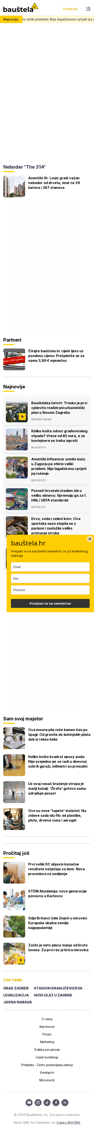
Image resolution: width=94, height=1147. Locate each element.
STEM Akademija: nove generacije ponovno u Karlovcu (57, 893)
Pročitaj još (16, 853)
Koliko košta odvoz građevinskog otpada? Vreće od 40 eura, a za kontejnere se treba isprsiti (59, 436)
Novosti (38, 447)
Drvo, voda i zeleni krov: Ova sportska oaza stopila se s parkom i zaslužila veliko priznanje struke (55, 525)
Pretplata (70, 9)
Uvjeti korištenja (47, 1057)
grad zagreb (16, 988)
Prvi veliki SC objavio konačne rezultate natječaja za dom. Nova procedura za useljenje (56, 869)
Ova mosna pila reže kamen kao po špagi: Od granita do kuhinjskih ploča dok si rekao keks (59, 734)
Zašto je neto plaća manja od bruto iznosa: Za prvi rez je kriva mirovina (58, 947)
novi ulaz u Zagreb (53, 995)
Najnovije (14, 386)
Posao (46, 1034)
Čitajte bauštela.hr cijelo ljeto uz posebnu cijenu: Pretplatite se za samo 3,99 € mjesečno (56, 356)
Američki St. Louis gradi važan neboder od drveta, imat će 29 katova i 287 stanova (54, 183)
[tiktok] (47, 1102)
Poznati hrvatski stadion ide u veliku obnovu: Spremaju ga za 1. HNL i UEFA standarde (59, 495)
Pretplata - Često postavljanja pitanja (47, 1065)
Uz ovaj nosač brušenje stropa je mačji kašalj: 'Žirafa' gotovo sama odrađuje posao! (57, 788)
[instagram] (38, 1102)
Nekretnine (41, 419)
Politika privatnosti (47, 1049)
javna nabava (17, 1002)
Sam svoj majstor (23, 718)
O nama (47, 1019)
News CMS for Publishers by (47, 1122)
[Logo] (20, 8)
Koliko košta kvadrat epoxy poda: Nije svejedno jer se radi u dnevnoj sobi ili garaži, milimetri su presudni (57, 761)
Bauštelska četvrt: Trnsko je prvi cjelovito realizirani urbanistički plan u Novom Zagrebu (59, 408)
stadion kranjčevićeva (58, 988)
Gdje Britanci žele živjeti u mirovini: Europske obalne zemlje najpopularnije (58, 923)
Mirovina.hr (47, 1080)
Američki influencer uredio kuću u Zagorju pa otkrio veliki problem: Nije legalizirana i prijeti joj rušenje (58, 466)
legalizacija (16, 995)
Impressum (47, 1026)
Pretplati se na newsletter (50, 603)
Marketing (47, 1042)
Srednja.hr (47, 1072)
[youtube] (29, 1102)
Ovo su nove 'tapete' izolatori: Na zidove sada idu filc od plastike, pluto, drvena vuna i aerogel (57, 815)
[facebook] (55, 1102)
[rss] (64, 1102)
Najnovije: (11, 19)
